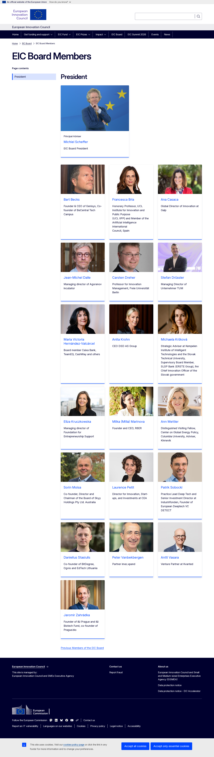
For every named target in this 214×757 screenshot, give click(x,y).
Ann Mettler (169, 421)
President (20, 76)
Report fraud (116, 672)
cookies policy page (73, 744)
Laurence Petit (123, 487)
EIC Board (117, 34)
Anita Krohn (121, 339)
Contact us (89, 720)
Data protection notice (170, 685)
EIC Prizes (81, 34)
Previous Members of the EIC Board (82, 647)
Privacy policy (97, 726)
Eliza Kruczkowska (77, 421)
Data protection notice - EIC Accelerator (179, 691)
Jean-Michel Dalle (77, 277)
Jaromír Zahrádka (77, 615)
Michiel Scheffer (76, 142)
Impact (99, 34)
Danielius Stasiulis (77, 557)
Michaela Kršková (174, 339)
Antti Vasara (170, 557)
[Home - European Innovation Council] (29, 14)
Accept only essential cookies (171, 746)
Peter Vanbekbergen (127, 557)
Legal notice (116, 726)
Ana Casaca (169, 199)
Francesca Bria (123, 199)
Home (15, 34)
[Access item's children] (52, 34)
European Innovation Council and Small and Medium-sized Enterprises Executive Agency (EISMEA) (179, 676)
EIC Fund (63, 34)
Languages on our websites (57, 726)
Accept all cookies (135, 746)
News (167, 34)
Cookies (81, 726)
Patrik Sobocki (171, 487)
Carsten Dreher (124, 277)
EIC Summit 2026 (137, 34)
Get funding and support (36, 34)
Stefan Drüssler (172, 277)
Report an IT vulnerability (25, 726)
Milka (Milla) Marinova (128, 421)
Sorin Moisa (72, 487)
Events (155, 34)
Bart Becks (72, 199)
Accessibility (134, 726)
